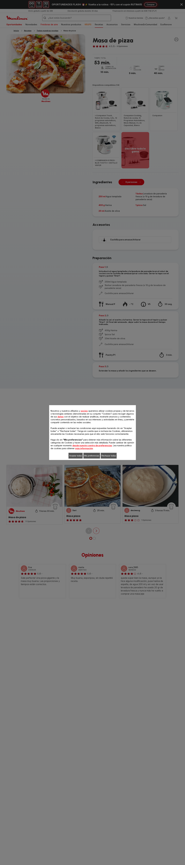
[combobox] (61, 433)
